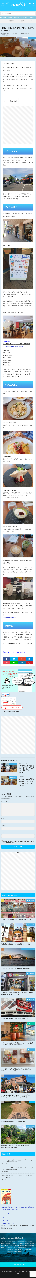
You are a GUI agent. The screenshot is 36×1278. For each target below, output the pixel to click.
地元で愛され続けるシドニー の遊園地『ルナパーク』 (15, 944)
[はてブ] (29, 659)
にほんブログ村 (5, 696)
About (22, 9)
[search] (33, 13)
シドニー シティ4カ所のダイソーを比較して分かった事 (16, 919)
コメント (4, 801)
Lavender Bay (31, 1126)
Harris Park (31, 1023)
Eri (4, 1163)
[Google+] (22, 659)
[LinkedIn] (22, 662)
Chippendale (31, 900)
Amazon (5, 1218)
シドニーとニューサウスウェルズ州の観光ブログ (18, 4)
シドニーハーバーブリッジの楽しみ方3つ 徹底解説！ (15, 968)
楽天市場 (5, 1220)
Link (33, 9)
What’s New (9, 9)
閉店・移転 (5, 35)
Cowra (32, 1101)
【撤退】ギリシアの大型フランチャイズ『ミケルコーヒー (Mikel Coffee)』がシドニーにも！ (17, 993)
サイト (3, 832)
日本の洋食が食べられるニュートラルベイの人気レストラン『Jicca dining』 (26, 769)
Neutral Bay (26, 33)
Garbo (5, 1171)
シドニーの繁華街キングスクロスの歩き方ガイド (14, 1018)
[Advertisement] (18, 124)
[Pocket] (6, 662)
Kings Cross (31, 999)
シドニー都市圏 (20, 21)
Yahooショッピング (8, 1223)
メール (3, 825)
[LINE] (14, 662)
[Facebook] (6, 659)
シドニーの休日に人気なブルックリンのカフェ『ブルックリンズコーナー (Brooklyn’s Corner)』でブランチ (17, 1096)
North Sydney (30, 21)
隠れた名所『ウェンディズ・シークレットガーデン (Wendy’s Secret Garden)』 (15, 1146)
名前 (2, 818)
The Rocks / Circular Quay (28, 949)
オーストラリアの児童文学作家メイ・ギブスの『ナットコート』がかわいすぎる (26, 782)
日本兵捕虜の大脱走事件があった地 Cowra (13, 1121)
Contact (28, 9)
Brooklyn (32, 1075)
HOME (4, 21)
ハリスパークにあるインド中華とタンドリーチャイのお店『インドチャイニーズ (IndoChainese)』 (17, 1044)
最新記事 (11, 21)
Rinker (10, 1214)
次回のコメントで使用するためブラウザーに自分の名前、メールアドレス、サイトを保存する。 (18, 842)
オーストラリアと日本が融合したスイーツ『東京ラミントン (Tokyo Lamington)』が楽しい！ (17, 1070)
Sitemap (16, 9)
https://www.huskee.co (9, 617)
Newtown (32, 1049)
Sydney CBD (31, 973)
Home (3, 9)
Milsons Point (31, 924)
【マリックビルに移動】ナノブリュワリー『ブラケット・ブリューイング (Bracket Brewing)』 (17, 1160)
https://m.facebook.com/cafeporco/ (13, 346)
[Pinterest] (29, 662)
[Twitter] (14, 659)
